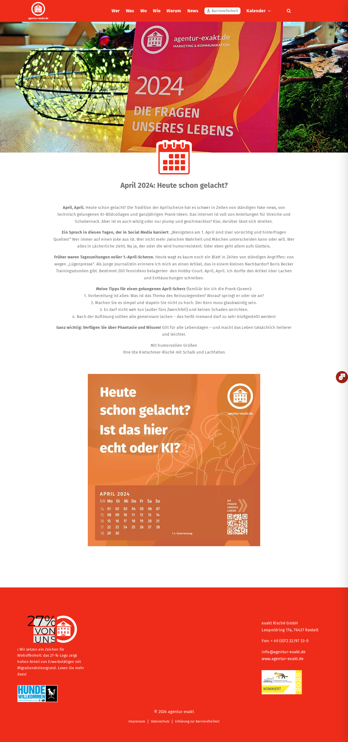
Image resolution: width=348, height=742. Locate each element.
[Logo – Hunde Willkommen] (37, 687)
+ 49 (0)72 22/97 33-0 (290, 640)
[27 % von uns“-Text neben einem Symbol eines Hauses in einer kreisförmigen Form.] (52, 617)
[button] (289, 10)
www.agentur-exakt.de (282, 658)
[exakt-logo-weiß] (38, 4)
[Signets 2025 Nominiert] (282, 672)
